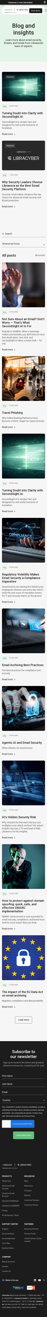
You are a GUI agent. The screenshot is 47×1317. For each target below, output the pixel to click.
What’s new (6, 1181)
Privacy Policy (29, 1116)
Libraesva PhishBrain (10, 1201)
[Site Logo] (16, 10)
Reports (27, 1195)
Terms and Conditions (13, 1116)
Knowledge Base (8, 1238)
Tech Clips (6, 1243)
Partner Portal (29, 1234)
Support (5, 1229)
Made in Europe (12, 1280)
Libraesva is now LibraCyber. (20, 3)
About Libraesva (8, 1262)
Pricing (4, 1210)
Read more (7, 134)
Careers (5, 1266)
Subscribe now (23, 1135)
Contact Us (6, 1271)
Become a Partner (31, 1229)
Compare (28, 1191)
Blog (26, 1181)
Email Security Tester (10, 1215)
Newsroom (28, 1186)
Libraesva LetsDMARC (11, 1206)
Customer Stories (31, 1205)
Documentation (8, 1234)
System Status (8, 1248)
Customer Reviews (31, 1200)
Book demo (35, 11)
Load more (23, 1020)
